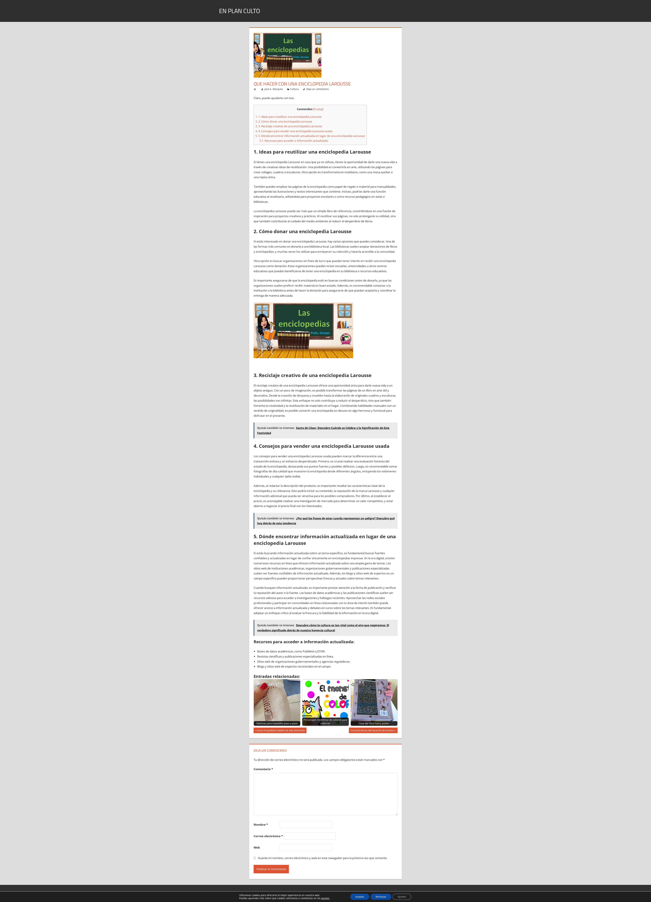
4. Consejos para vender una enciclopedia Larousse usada (293, 131)
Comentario (263, 769)
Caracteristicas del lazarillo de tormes (372, 731)
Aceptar (359, 896)
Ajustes (402, 896)
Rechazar (381, 896)
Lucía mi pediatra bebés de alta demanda (281, 731)
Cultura (294, 89)
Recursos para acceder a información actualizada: (294, 141)
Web (257, 847)
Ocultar (318, 109)
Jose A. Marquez (273, 89)
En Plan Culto (239, 10)
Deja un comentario (317, 89)
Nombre (261, 824)
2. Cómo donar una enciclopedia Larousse (283, 121)
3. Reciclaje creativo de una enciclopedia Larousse (288, 126)
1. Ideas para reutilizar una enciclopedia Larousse (288, 117)
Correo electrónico (268, 836)
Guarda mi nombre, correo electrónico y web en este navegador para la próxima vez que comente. (322, 858)
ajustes (325, 898)
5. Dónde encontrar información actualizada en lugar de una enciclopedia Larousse (310, 136)
